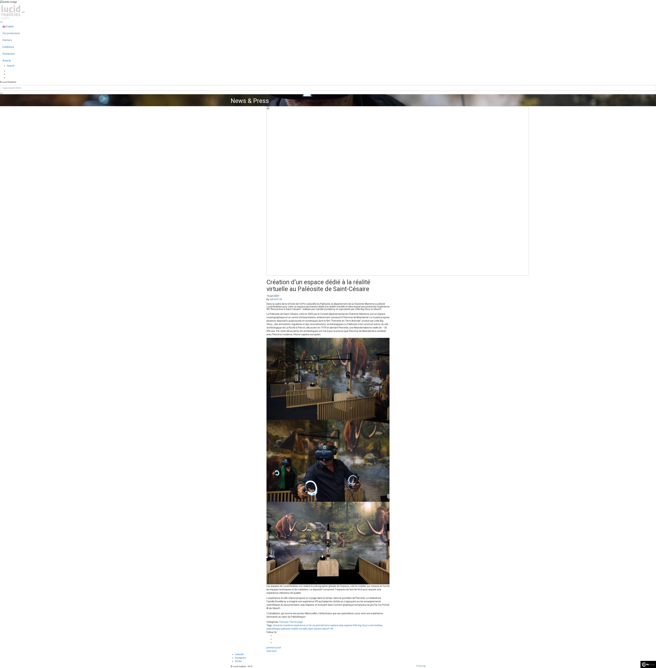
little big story (360, 625)
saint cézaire (315, 628)
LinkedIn (239, 654)
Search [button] (11, 65)
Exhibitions (8, 47)
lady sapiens (345, 625)
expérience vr (300, 625)
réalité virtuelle (299, 628)
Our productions (11, 33)
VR (331, 628)
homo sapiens (331, 625)
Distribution (9, 53)
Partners (7, 40)
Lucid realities (375, 625)
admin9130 (276, 299)
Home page (296, 622)
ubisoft (326, 628)
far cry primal (316, 625)
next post (271, 651)
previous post (273, 647)
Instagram (240, 657)
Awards (7, 60)
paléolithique (273, 628)
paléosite (286, 628)
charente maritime (283, 625)
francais (283, 622)
